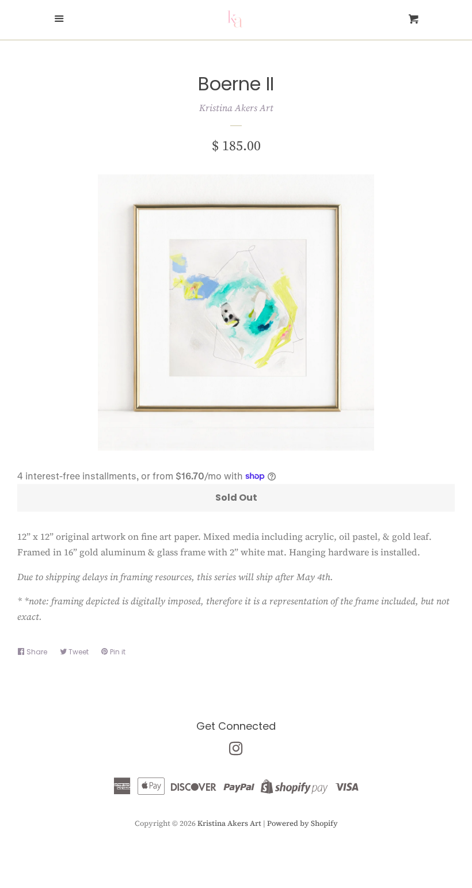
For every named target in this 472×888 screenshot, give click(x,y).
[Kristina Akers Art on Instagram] (236, 750)
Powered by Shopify (302, 823)
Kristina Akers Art (236, 107)
